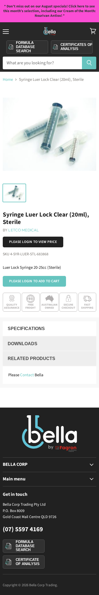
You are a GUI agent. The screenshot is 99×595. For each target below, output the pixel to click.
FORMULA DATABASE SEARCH (25, 546)
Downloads (22, 343)
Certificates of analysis (76, 47)
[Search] (89, 63)
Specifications (26, 328)
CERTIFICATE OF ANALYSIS (28, 562)
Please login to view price (33, 241)
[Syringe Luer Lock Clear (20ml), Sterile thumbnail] (14, 193)
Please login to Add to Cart (34, 281)
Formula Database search (25, 47)
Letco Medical (23, 230)
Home (8, 79)
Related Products (31, 358)
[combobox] (42, 63)
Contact (27, 375)
